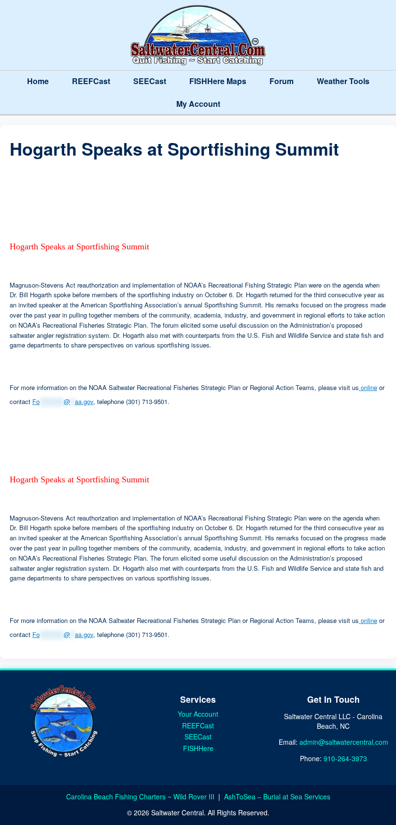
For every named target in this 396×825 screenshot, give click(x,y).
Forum (281, 81)
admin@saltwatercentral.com (343, 742)
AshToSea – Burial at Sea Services (277, 796)
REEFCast (91, 81)
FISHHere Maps (217, 81)
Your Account (198, 714)
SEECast (149, 81)
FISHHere (198, 748)
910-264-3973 (345, 758)
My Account (198, 103)
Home (38, 81)
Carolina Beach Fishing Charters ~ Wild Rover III (141, 796)
